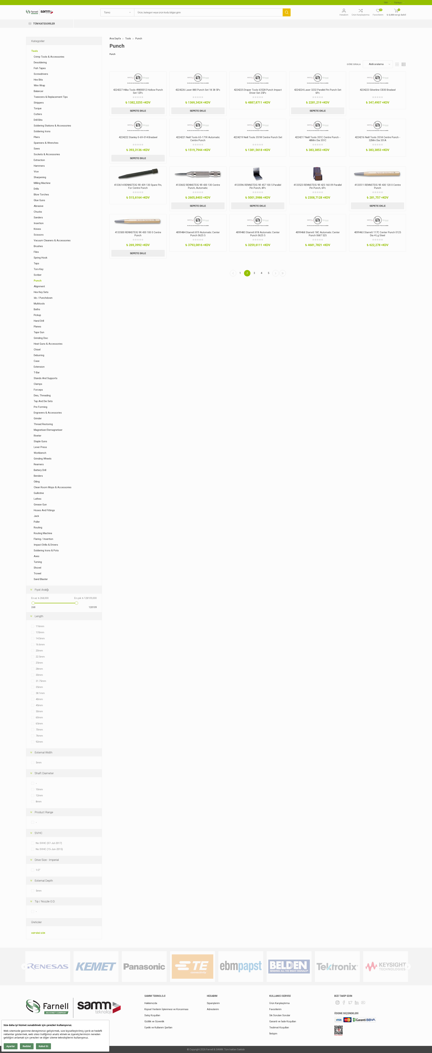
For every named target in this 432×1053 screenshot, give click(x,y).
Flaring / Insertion (43, 539)
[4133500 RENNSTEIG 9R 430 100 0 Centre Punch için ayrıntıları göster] (138, 221)
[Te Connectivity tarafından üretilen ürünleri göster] (144, 966)
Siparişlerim (213, 1003)
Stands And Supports (45, 378)
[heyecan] (350, 1002)
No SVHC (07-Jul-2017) (49, 843)
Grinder (38, 418)
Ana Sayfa (115, 38)
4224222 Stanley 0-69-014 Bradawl (138, 137)
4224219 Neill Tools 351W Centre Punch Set (258, 137)
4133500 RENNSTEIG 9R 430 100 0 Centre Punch (138, 234)
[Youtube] (363, 1002)
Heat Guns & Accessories (48, 343)
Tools (34, 51)
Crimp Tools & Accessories (49, 56)
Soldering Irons (42, 131)
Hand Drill (39, 320)
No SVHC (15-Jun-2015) (49, 849)
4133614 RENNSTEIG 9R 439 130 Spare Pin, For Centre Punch (138, 186)
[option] (48, 966)
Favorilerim (275, 1009)
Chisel (37, 349)
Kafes (397, 64)
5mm (39, 762)
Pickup (37, 315)
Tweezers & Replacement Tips (51, 96)
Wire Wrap (39, 85)
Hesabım (344, 15)
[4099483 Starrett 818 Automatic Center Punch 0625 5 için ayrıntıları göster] (258, 221)
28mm (39, 668)
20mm (39, 650)
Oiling (37, 481)
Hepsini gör (38, 933)
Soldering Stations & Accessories (52, 125)
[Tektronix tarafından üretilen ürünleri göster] (289, 966)
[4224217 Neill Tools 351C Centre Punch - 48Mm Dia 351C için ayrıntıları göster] (317, 126)
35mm (39, 687)
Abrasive (38, 206)
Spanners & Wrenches (46, 142)
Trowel (37, 573)
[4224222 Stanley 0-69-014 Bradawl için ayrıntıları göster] (138, 126)
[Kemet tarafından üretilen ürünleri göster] (48, 966)
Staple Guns (40, 441)
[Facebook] (344, 1002)
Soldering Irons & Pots (46, 550)
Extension (39, 366)
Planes (37, 326)
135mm (40, 632)
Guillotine (39, 493)
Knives (37, 228)
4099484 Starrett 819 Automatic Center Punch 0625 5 (198, 234)
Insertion (39, 223)
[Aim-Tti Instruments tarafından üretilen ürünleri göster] (385, 966)
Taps (36, 263)
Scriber (38, 274)
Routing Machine (43, 533)
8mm (39, 801)
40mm (39, 699)
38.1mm (40, 693)
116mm (40, 626)
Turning (38, 561)
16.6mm (40, 644)
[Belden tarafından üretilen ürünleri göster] (241, 966)
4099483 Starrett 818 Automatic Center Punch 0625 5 (258, 234)
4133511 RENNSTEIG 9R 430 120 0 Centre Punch (378, 186)
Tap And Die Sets (43, 401)
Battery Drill (40, 470)
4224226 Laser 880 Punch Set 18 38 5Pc (198, 89)
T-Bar (37, 372)
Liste (403, 64)
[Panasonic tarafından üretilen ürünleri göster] (96, 966)
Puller (37, 521)
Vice (36, 171)
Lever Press (40, 447)
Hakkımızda (150, 1003)
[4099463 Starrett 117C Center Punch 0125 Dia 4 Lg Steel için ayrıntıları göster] (377, 221)
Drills (36, 188)
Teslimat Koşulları (279, 1027)
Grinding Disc (41, 338)
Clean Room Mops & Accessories (52, 487)
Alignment (39, 286)
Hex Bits (38, 79)
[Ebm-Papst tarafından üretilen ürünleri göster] (192, 966)
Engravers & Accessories (48, 412)
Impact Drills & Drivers (46, 544)
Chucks (38, 211)
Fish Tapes (40, 68)
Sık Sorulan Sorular (279, 1015)
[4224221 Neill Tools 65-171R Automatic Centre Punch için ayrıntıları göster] (198, 126)
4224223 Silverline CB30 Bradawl (378, 89)
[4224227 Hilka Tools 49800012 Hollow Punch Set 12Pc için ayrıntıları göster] (138, 79)
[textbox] (208, 12)
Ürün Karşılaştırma (360, 15)
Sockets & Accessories (47, 154)
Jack (36, 516)
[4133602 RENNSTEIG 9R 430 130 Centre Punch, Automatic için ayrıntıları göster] (198, 174)
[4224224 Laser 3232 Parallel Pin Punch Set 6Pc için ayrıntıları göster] (317, 79)
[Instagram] (337, 1002)
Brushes (38, 246)
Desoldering (40, 62)
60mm (39, 717)
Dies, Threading (42, 395)
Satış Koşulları (152, 1015)
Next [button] (407, 966)
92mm (39, 741)
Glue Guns (39, 200)
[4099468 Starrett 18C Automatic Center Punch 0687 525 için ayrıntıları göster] (317, 221)
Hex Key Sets (41, 292)
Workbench (40, 452)
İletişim (273, 1033)
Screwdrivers (41, 73)
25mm (39, 662)
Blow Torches (41, 194)
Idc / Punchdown (43, 297)
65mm (39, 723)
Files (36, 251)
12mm (39, 795)
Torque (38, 108)
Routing (38, 527)
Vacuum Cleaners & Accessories (52, 240)
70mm (39, 729)
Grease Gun (40, 504)
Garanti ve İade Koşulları (282, 1021)
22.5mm (40, 656)
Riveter (37, 435)
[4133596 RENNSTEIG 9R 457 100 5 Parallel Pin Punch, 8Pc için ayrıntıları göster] (258, 174)
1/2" (38, 869)
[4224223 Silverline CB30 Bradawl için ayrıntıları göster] (377, 79)
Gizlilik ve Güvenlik (154, 1021)
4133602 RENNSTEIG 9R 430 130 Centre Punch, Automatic (198, 186)
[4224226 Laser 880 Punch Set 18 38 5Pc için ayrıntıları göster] (198, 79)
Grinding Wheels (42, 458)
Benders (38, 475)
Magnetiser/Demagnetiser (48, 429)
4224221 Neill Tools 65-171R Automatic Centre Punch (198, 139)
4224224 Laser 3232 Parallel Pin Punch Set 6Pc (317, 91)
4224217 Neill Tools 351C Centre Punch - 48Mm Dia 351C (317, 139)
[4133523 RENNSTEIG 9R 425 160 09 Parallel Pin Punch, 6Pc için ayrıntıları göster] (317, 174)
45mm (39, 705)
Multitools (39, 303)
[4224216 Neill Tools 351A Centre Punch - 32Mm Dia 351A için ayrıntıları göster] (377, 126)
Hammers (39, 165)
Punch (38, 280)
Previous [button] (24, 966)
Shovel (37, 567)
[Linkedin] (356, 1002)
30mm (39, 674)
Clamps (38, 384)
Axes (36, 556)
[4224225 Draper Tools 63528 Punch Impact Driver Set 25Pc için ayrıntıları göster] (258, 79)
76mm (39, 735)
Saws (37, 148)
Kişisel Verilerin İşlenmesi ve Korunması (166, 1009)
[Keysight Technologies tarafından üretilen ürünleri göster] (337, 966)
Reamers (39, 464)
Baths (37, 309)
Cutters (38, 114)
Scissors (39, 234)
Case (36, 361)
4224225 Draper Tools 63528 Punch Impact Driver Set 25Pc (258, 91)
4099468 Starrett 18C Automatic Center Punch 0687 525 (318, 234)
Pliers (37, 137)
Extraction (39, 160)
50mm (39, 711)
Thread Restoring (43, 424)
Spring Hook (40, 257)
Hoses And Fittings (44, 510)
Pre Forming (40, 406)
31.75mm (41, 681)
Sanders (38, 217)
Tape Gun (39, 332)
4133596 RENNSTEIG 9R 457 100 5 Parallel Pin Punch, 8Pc (257, 186)
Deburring (39, 355)
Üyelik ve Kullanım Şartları (158, 1027)
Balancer (38, 91)
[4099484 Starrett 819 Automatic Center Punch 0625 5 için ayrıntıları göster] (198, 221)
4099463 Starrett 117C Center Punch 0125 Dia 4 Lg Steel (377, 234)
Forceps (38, 389)
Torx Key (38, 269)
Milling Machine (42, 183)
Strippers (39, 102)
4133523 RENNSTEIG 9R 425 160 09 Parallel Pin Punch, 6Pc (318, 186)
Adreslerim (213, 1009)
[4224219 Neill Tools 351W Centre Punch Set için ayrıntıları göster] (258, 126)
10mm (39, 789)
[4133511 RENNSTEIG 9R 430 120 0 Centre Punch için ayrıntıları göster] (377, 174)
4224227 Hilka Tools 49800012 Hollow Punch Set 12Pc (138, 91)
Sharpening (40, 177)
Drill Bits (38, 119)
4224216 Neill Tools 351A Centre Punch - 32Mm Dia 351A (377, 139)
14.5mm (40, 638)
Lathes (37, 498)
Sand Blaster (41, 579)
